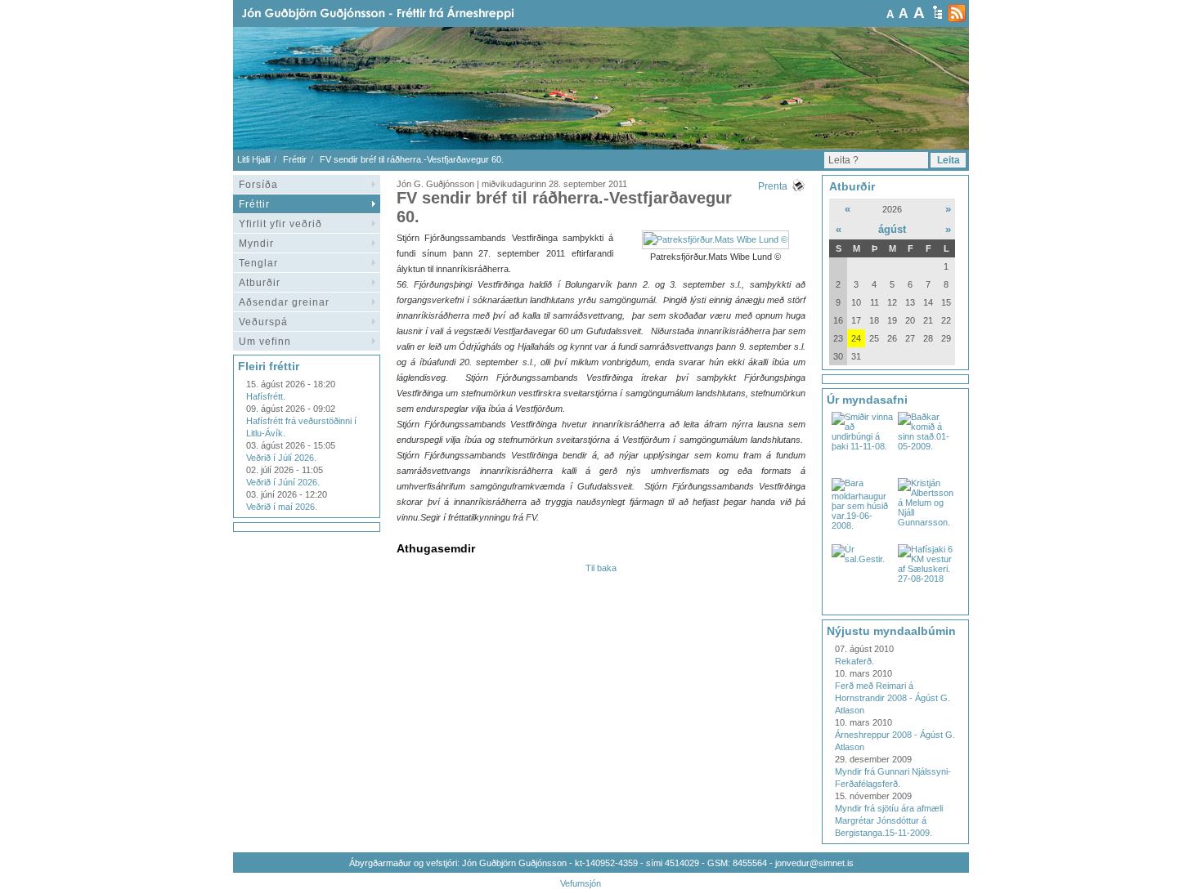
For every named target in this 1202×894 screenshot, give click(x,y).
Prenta (772, 186)
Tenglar (258, 263)
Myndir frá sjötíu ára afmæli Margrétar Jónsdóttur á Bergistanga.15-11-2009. (889, 820)
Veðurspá (263, 322)
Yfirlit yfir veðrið (280, 224)
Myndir (256, 243)
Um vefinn (265, 341)
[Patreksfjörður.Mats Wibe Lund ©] (715, 239)
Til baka (601, 568)
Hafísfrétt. (265, 396)
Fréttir (295, 159)
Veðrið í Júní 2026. (283, 482)
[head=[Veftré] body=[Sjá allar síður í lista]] (937, 12)
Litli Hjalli (253, 159)
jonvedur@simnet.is (814, 863)
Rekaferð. (854, 661)
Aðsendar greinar (284, 302)
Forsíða (258, 184)
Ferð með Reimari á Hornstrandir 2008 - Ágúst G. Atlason (892, 698)
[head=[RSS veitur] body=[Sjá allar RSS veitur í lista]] (957, 13)
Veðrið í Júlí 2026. (281, 458)
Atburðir (259, 282)
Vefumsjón (580, 883)
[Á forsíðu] (404, 13)
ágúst (892, 229)
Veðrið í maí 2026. (281, 507)
